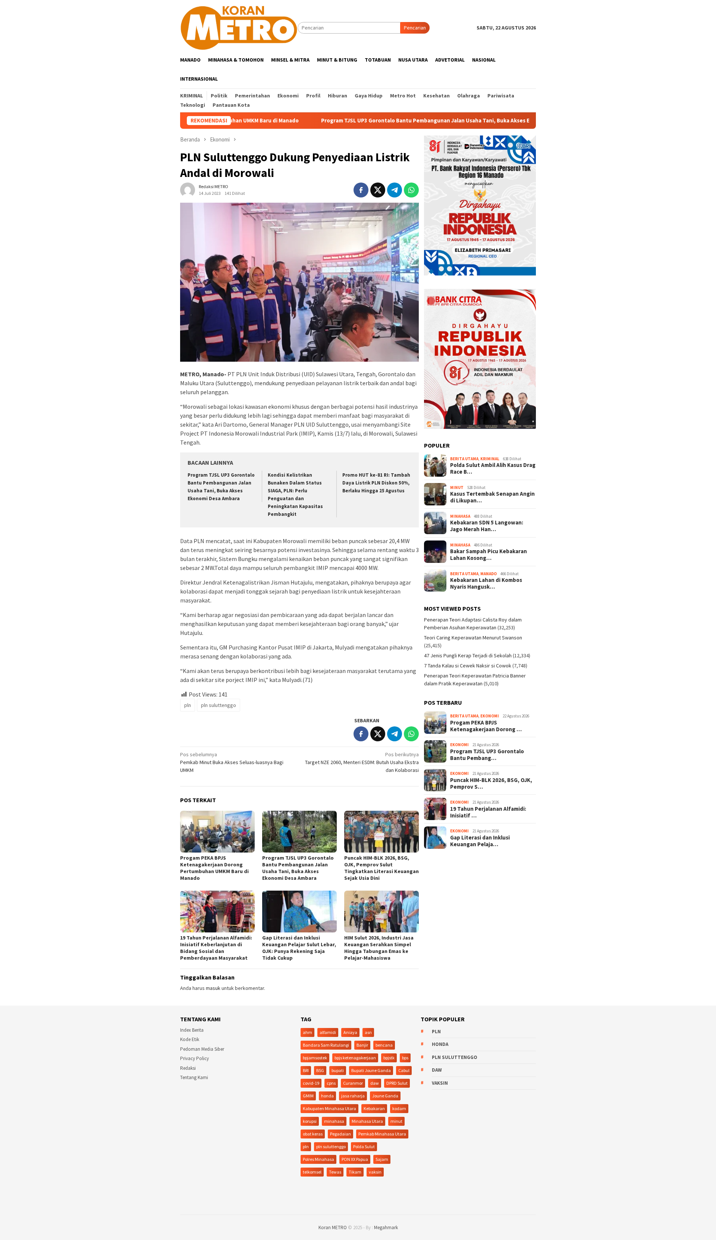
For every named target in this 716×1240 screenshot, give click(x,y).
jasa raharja (353, 1096)
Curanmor (353, 1083)
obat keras (313, 1134)
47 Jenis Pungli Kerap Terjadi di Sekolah (468, 655)
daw (374, 1083)
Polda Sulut (364, 1146)
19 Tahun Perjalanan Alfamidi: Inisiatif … (488, 812)
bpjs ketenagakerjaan (355, 1057)
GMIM (308, 1096)
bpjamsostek (315, 1057)
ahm (307, 1032)
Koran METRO (332, 1227)
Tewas (335, 1172)
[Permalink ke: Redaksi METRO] (187, 189)
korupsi (310, 1121)
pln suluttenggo (218, 705)
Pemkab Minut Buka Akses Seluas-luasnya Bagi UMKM (231, 762)
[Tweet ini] (377, 190)
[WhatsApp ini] (411, 190)
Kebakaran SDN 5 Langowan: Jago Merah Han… (486, 526)
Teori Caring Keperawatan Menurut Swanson (473, 637)
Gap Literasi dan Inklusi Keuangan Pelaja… (480, 841)
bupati (338, 1070)
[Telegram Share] (394, 190)
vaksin (375, 1172)
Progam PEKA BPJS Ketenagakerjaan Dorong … (486, 726)
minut (396, 1121)
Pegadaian (340, 1134)
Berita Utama (464, 458)
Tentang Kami (194, 1077)
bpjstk (389, 1057)
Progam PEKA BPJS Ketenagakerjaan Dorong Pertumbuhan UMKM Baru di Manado (214, 867)
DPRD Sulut (397, 1083)
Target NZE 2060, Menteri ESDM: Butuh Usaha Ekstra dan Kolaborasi (362, 762)
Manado (488, 573)
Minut (457, 487)
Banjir (362, 1045)
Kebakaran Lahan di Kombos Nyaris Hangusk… (486, 583)
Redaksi (188, 1068)
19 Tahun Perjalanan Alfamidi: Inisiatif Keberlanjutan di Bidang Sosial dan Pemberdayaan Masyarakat (216, 947)
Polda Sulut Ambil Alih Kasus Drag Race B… (493, 468)
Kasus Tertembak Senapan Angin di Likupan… (492, 497)
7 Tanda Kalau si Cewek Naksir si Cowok (467, 665)
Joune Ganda (385, 1096)
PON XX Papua (355, 1159)
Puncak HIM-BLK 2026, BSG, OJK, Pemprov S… (491, 783)
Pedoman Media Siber (202, 1049)
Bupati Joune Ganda (371, 1070)
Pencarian (415, 27)
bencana (384, 1045)
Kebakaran (374, 1108)
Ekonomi (489, 716)
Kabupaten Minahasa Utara (329, 1108)
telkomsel (312, 1172)
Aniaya (350, 1032)
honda (327, 1096)
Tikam (355, 1172)
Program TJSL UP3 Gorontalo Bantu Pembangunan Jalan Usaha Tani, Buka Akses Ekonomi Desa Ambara (403, 120)
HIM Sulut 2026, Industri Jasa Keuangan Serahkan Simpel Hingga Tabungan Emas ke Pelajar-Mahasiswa (379, 947)
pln (187, 705)
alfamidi (328, 1032)
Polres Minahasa (318, 1159)
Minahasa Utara (367, 1121)
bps (405, 1057)
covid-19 (311, 1083)
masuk (213, 988)
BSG (320, 1070)
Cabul (403, 1070)
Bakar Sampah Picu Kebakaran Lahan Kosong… (488, 554)
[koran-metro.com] (239, 27)
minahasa (334, 1121)
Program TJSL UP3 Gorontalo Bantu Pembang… (487, 754)
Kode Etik (189, 1039)
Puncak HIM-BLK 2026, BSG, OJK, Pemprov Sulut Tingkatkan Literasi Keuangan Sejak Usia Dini (381, 867)
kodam (399, 1108)
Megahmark (386, 1227)
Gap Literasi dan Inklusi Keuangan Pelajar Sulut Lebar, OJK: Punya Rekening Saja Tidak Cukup (299, 947)
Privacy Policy (194, 1058)
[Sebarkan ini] (361, 190)
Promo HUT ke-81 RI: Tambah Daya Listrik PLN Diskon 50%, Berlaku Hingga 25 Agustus (376, 483)
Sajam (382, 1159)
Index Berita (192, 1030)
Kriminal (489, 458)
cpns (331, 1083)
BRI (306, 1070)
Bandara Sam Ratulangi (326, 1045)
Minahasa (460, 516)
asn (368, 1032)
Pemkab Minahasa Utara (382, 1134)
